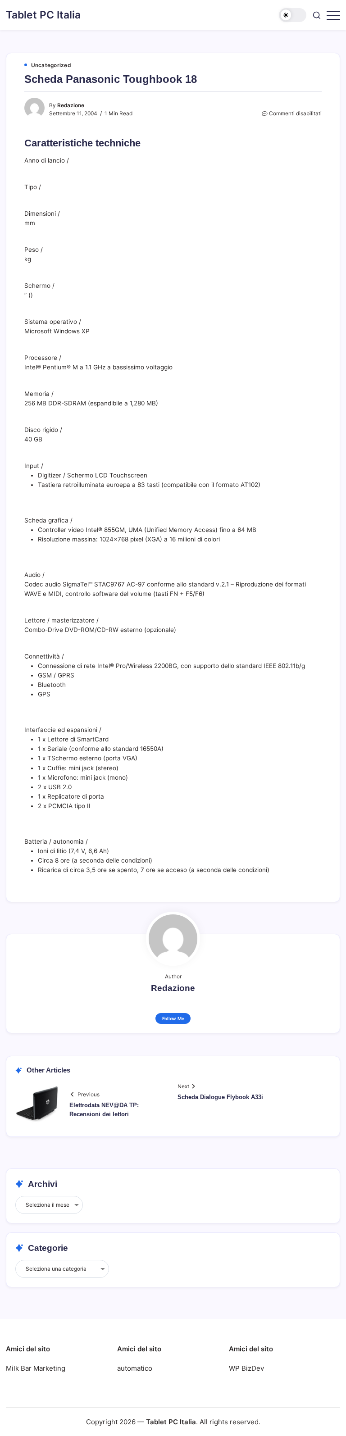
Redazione (70, 105)
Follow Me (173, 1018)
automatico (134, 1368)
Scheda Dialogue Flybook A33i (220, 1097)
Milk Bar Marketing (35, 1368)
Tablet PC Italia (43, 15)
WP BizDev (246, 1368)
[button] (292, 15)
